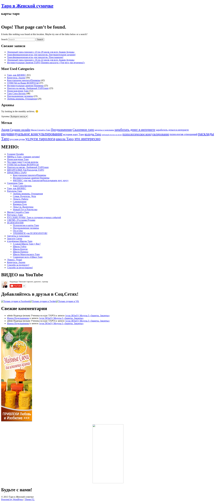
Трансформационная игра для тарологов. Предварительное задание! (41, 54)
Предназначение (61, 129)
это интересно (87, 138)
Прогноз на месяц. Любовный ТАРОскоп (28, 88)
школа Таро (65, 139)
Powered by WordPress (12, 499)
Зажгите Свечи (14, 238)
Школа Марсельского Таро (26, 254)
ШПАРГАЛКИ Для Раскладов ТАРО (25, 170)
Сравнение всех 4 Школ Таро (27, 257)
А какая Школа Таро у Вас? (27, 244)
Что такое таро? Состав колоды (22, 162)
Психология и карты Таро (26, 225)
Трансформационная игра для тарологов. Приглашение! (35, 57)
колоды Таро (93, 134)
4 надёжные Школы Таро (19, 241)
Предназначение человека (20, 96)
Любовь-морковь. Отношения (22, 99)
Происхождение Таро (18, 91)
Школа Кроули (20, 249)
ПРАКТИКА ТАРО (17, 172)
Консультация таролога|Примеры (23, 80)
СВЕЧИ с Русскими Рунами (21, 220)
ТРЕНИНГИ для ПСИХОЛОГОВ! (30, 233)
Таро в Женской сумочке (27, 5)
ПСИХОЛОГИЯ (15, 222)
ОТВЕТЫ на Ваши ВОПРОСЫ (23, 83)
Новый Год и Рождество (25, 209)
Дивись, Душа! (14, 259)
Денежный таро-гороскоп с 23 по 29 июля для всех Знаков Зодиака (40, 52)
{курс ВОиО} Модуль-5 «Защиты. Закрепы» (87, 315)
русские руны (17, 139)
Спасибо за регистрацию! (20, 267)
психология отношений (183, 134)
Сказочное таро (83, 129)
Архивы (5, 116)
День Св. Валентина (23, 207)
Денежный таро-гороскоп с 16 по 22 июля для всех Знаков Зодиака (40, 60)
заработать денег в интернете (134, 129)
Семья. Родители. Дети (24, 196)
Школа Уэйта (19, 246)
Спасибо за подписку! (18, 265)
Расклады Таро (14, 191)
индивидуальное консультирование (31, 134)
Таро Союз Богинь (16, 93)
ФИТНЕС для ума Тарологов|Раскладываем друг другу (40, 180)
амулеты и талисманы (104, 130)
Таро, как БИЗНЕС (16, 75)
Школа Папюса (20, 251)
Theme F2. (30, 499)
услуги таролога (40, 138)
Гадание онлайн (20, 129)
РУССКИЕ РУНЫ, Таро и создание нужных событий (34, 217)
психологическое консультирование (145, 134)
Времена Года (20, 204)
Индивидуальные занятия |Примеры (25, 85)
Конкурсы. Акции (16, 77)
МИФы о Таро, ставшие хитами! (23, 156)
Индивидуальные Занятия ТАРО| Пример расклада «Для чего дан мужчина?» (46, 62)
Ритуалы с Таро (15, 215)
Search (4, 39)
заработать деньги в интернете (172, 129)
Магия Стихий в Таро (40, 130)
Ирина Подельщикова (18, 318)
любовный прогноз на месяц (112, 135)
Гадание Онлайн (15, 154)
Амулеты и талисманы (18, 236)
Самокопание (19, 201)
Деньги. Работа (20, 199)
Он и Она (18, 230)
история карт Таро (73, 134)
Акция (5, 129)
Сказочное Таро (15, 183)
